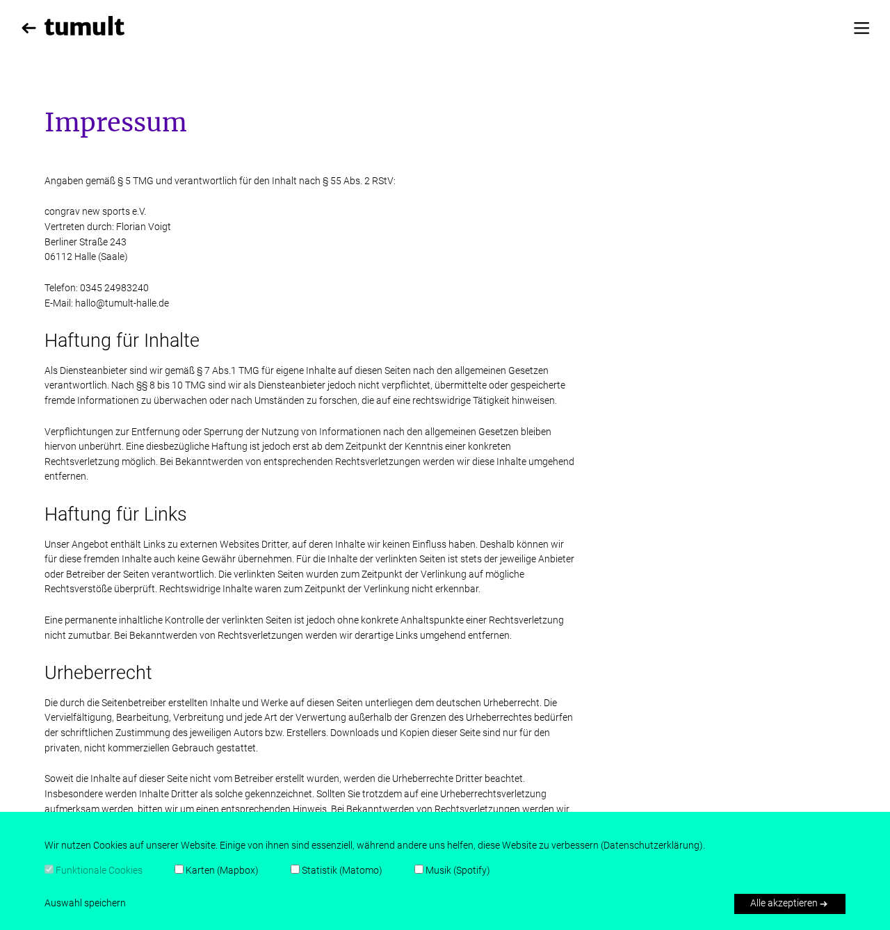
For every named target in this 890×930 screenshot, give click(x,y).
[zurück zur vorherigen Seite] (29, 28)
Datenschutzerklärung (651, 845)
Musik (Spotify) (458, 870)
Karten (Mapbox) (222, 870)
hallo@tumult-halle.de (122, 303)
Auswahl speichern (85, 903)
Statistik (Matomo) (342, 870)
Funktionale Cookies (99, 870)
